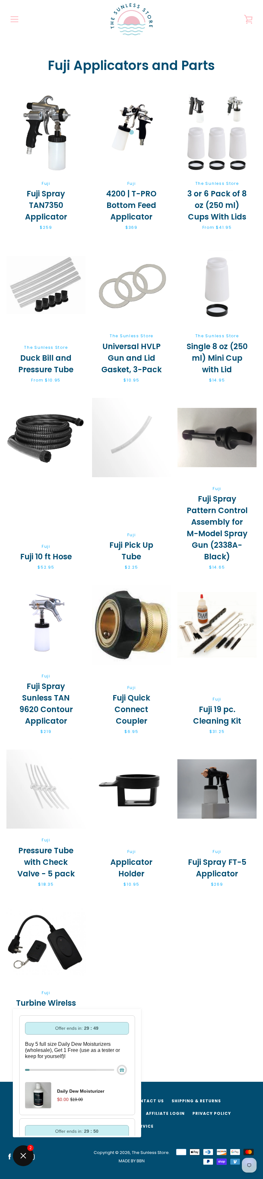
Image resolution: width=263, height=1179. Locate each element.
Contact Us (148, 1101)
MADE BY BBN (132, 1161)
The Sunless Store (150, 1152)
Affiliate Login (165, 1113)
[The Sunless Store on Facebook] (9, 1156)
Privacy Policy (211, 1113)
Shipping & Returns (196, 1101)
